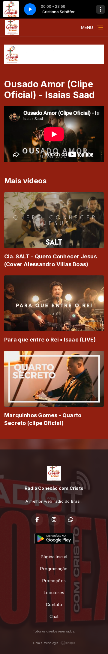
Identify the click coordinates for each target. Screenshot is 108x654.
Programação (54, 568)
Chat (54, 616)
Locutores (54, 592)
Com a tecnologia (45, 643)
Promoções (54, 580)
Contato (54, 604)
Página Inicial (54, 556)
